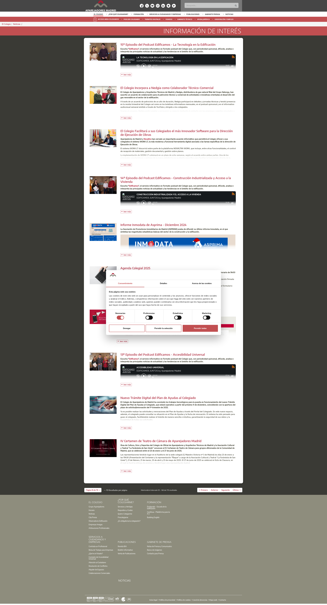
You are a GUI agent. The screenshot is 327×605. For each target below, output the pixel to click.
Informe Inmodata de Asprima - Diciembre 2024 (153, 225)
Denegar (127, 328)
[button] (92, 490)
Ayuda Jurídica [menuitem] (203, 19)
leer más (128, 74)
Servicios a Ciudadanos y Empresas (165, 14)
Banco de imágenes (154, 550)
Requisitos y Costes (125, 510)
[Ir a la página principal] (100, 6)
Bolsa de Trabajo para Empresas (101, 550)
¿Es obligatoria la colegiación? (129, 521)
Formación (139, 14)
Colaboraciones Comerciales (99, 573)
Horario (92, 510)
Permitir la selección (163, 328)
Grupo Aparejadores (96, 506)
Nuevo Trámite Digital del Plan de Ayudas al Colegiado (158, 398)
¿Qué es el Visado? (96, 553)
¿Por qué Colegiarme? (118, 14)
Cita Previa (93, 517)
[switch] (149, 318)
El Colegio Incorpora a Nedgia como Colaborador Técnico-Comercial (166, 88)
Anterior (214, 490)
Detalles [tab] (163, 283)
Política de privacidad (167, 600)
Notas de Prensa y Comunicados (159, 546)
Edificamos (133, 49)
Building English (153, 517)
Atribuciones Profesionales (99, 528)
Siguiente (225, 490)
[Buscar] (235, 5)
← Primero (203, 490)
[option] (98, 14)
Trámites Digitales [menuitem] (152, 19)
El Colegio (98, 14)
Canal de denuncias (200, 600)
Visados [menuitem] (169, 19)
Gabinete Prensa (212, 14)
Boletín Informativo (125, 550)
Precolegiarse (123, 517)
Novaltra (147, 139)
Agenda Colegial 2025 (135, 268)
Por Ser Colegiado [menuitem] (132, 19)
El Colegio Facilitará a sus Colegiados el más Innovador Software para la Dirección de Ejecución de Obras (176, 132)
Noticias (229, 14)
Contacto (222, 600)
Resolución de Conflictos (98, 566)
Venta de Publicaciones (126, 553)
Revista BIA (122, 546)
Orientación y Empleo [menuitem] (224, 19)
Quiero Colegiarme (125, 514)
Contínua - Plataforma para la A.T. (158, 513)
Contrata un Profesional (98, 546)
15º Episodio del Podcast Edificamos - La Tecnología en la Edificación (167, 44)
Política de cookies (184, 600)
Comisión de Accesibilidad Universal (98, 558)
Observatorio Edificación (98, 521)
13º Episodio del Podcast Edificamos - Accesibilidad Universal (162, 354)
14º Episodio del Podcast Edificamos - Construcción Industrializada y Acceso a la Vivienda (175, 179)
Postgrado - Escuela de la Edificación (156, 507)
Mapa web (213, 600)
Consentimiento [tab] (125, 283)
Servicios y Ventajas (125, 506)
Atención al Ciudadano (97, 562)
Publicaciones (192, 14)
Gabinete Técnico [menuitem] (184, 19)
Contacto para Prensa (155, 553)
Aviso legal (153, 600)
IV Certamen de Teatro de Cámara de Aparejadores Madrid (160, 441)
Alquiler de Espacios (96, 569)
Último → (237, 490)
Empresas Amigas (95, 524)
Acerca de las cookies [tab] (202, 283)
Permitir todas (200, 328)
